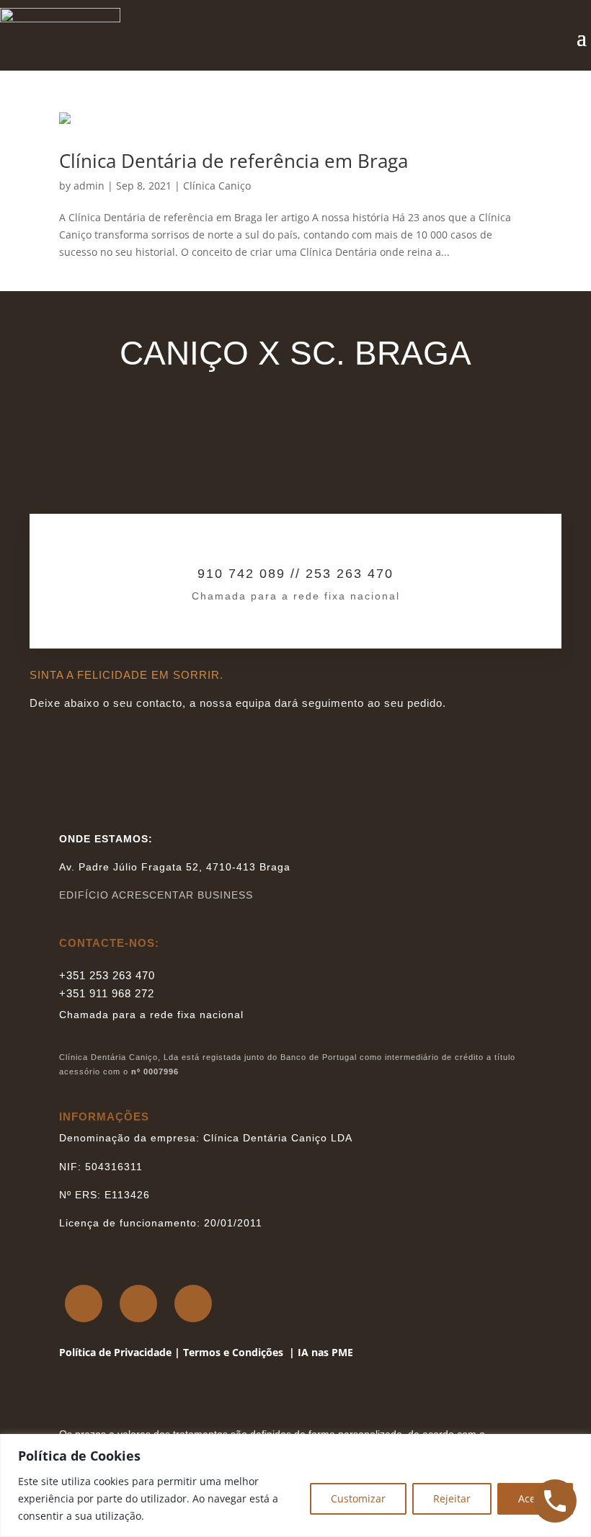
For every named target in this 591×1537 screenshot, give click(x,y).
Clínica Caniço (217, 185)
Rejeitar (452, 1498)
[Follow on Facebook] (83, 1303)
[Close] (576, 1446)
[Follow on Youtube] (193, 1303)
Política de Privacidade (115, 1352)
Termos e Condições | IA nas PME (268, 1352)
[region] (295, 1485)
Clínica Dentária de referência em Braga (233, 161)
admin (89, 185)
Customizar (358, 1498)
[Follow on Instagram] (138, 1303)
